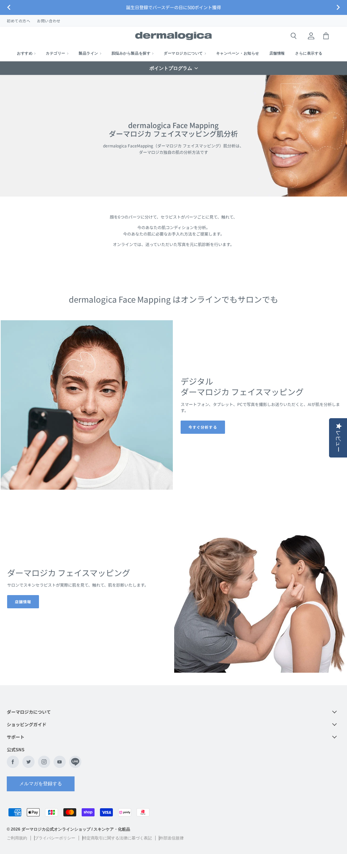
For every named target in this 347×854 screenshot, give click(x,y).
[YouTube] (60, 762)
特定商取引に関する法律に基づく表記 (117, 838)
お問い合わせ (48, 20)
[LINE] (75, 762)
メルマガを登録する (40, 783)
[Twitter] (28, 762)
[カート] (326, 35)
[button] (173, 68)
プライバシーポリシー (55, 838)
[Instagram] (44, 762)
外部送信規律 (171, 838)
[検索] (293, 35)
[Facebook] (13, 762)
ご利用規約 (17, 838)
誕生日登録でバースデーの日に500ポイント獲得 (173, 7)
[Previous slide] (9, 7)
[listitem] (309, 53)
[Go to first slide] (338, 7)
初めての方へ (18, 20)
